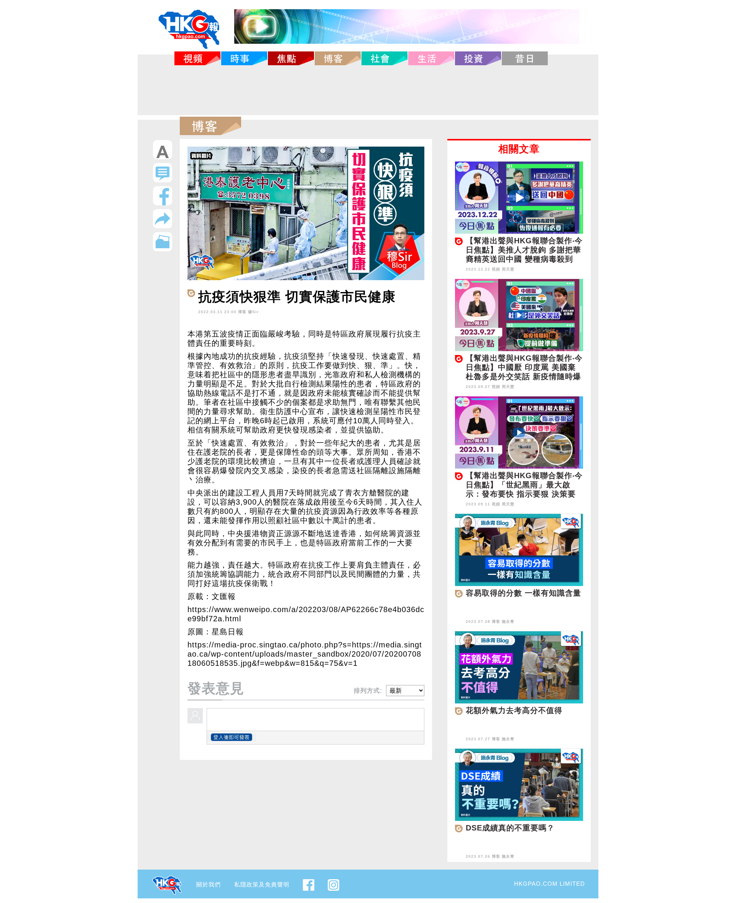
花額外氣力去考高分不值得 (514, 710)
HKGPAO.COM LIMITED (549, 883)
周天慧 (508, 269)
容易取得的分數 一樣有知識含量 (523, 593)
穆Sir (253, 312)
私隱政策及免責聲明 (261, 884)
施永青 (508, 621)
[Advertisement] (368, 90)
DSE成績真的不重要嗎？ (510, 828)
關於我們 (208, 884)
